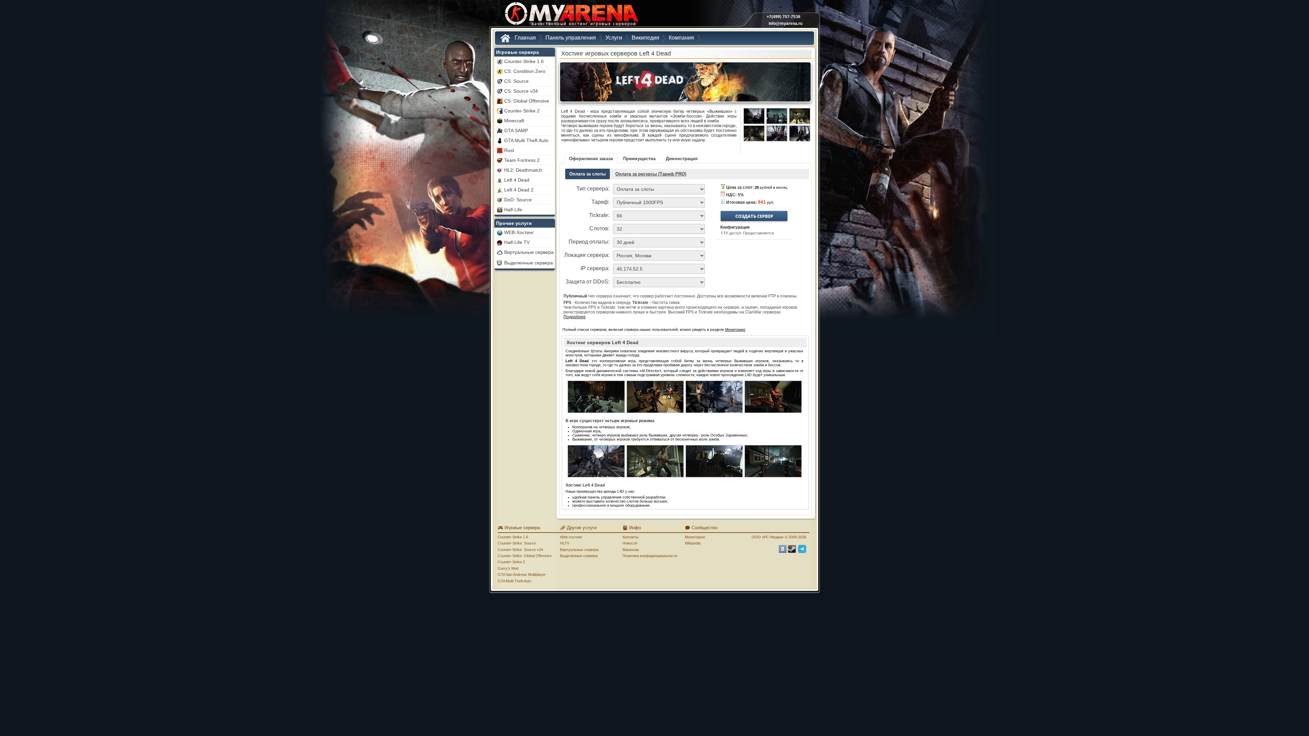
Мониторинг (735, 329)
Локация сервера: (587, 255)
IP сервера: (595, 268)
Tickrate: (599, 215)
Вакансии (630, 550)
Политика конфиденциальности (649, 556)
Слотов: (599, 228)
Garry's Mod (508, 568)
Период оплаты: (589, 242)
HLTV (564, 543)
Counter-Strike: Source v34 (520, 550)
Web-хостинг (571, 537)
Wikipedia (693, 543)
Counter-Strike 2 (511, 562)
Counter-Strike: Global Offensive (525, 556)
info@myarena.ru (785, 23)
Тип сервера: (593, 188)
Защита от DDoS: (588, 282)
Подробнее (574, 317)
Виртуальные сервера (579, 550)
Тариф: (600, 202)
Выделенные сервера (579, 556)
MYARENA (571, 15)
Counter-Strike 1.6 (513, 537)
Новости (629, 543)
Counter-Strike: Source (517, 543)
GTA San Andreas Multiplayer (522, 574)
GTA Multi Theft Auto (514, 581)
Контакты (630, 537)
